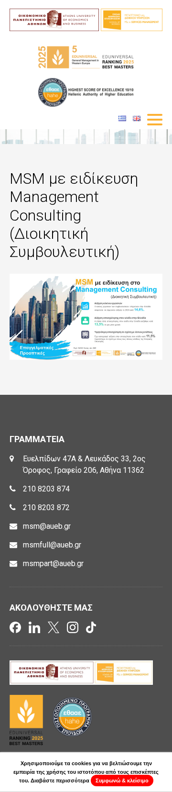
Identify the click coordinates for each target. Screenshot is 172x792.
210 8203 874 (46, 488)
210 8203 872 (46, 507)
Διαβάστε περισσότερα (60, 780)
